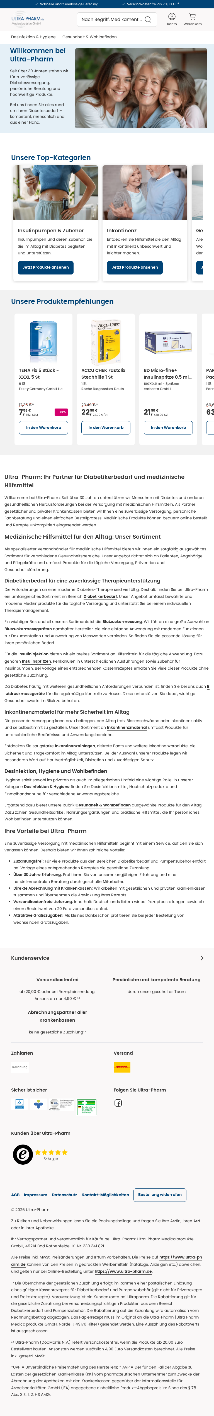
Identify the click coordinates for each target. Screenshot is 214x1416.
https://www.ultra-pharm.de (123, 1272)
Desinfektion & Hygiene (47, 787)
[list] (112, 378)
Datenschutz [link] (64, 1195)
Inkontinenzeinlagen (75, 746)
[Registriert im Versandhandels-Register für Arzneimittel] (86, 1107)
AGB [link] (15, 1195)
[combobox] (117, 19)
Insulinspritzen (36, 661)
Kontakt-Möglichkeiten (105, 1195)
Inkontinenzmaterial (127, 728)
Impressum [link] (35, 1195)
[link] (159, 1195)
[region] (107, 223)
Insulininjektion (33, 654)
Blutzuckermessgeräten (28, 629)
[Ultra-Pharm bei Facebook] (118, 1103)
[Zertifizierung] (61, 1105)
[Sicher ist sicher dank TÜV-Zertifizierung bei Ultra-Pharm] (19, 1104)
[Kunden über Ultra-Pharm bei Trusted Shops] (41, 1155)
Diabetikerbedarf (100, 597)
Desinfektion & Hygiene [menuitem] (33, 37)
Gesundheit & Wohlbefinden (103, 805)
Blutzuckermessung (122, 622)
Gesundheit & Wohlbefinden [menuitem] (89, 37)
